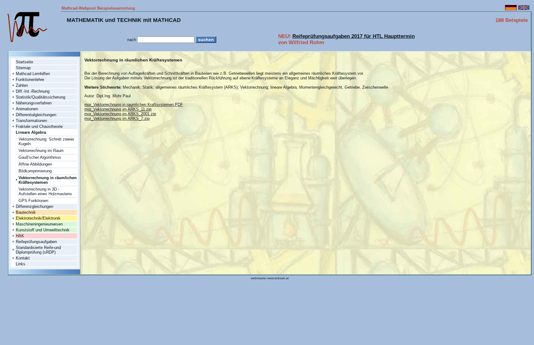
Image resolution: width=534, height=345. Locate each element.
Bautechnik (26, 212)
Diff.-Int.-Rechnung (32, 91)
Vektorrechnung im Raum (41, 150)
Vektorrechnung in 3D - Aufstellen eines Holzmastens (45, 191)
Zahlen (22, 85)
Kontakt (23, 258)
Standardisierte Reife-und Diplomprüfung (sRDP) (38, 250)
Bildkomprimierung (35, 171)
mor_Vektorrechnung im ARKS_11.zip (117, 109)
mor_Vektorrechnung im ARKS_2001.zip (120, 113)
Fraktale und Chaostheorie (39, 126)
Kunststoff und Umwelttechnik (43, 230)
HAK (20, 236)
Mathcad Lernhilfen (33, 73)
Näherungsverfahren (34, 103)
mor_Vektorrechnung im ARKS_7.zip (117, 118)
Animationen (27, 109)
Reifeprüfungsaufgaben (36, 241)
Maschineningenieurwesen (39, 224)
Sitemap (23, 67)
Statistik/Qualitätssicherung (40, 97)
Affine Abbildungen (35, 164)
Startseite (24, 62)
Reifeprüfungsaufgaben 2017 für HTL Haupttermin (353, 36)
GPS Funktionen (33, 200)
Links (20, 264)
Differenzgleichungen (34, 206)
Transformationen (31, 120)
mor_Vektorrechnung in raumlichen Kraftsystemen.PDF (133, 104)
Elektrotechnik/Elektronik (38, 218)
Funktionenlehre (30, 79)
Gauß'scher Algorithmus (40, 157)
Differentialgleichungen (36, 114)
